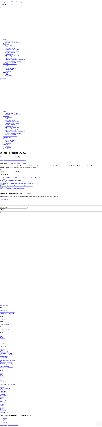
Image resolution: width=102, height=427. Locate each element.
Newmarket (3, 395)
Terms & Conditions (13, 425)
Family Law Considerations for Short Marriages (13, 160)
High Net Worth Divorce (12, 49)
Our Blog (8, 146)
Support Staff (9, 69)
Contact (2, 343)
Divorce (8, 46)
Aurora (2, 397)
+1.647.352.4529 (4, 324)
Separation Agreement (12, 58)
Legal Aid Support (11, 62)
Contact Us (3, 78)
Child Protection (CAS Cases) (14, 61)
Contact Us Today (4, 199)
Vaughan (2, 401)
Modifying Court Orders (6, 363)
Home (1, 335)
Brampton (2, 407)
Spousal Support (10, 52)
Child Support (9, 54)
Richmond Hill (3, 394)
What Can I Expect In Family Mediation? (10, 180)
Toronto (2, 387)
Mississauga (3, 405)
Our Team (5, 65)
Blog (7, 74)
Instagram (8, 75)
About (4, 39)
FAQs (1, 339)
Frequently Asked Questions (13, 42)
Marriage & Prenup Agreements (14, 56)
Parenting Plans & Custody (13, 51)
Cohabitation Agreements (6, 359)
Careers (5, 66)
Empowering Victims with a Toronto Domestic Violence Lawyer (16, 186)
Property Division (10, 48)
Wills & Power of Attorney (10, 64)
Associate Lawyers (11, 68)
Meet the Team (7, 137)
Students (8, 71)
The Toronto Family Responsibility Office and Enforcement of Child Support (19, 183)
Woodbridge (3, 400)
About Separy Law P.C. (12, 41)
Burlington (2, 402)
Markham (2, 392)
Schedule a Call (4, 305)
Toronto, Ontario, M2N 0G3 (7, 313)
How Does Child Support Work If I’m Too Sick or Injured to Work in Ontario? (20, 177)
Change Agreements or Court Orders (15, 59)
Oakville (2, 404)
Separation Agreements (6, 362)
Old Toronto (3, 390)
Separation (9, 45)
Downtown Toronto (5, 388)
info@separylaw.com (5, 318)
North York (3, 391)
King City (2, 398)
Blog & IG (6, 72)
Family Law (6, 44)
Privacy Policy (3, 425)
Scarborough (3, 410)
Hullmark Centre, (4, 310)
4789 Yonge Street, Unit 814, (7, 312)
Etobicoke (2, 408)
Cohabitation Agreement (12, 55)
